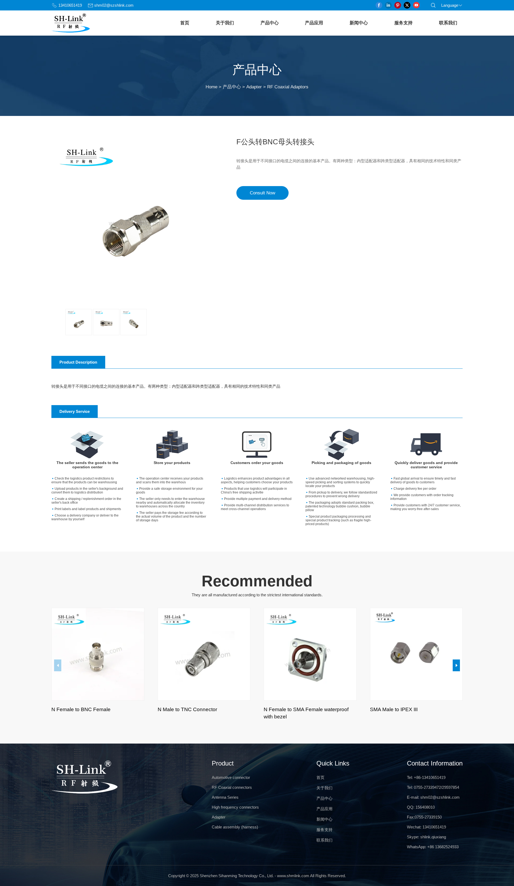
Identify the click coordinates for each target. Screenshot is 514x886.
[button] (456, 665)
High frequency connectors (235, 807)
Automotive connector (231, 777)
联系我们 (448, 22)
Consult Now (262, 192)
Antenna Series (225, 797)
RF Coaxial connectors (232, 787)
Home (211, 86)
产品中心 (269, 22)
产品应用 (314, 22)
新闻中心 (359, 22)
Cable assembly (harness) (235, 827)
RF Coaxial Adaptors (287, 86)
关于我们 (225, 22)
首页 (184, 22)
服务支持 (403, 22)
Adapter (254, 86)
